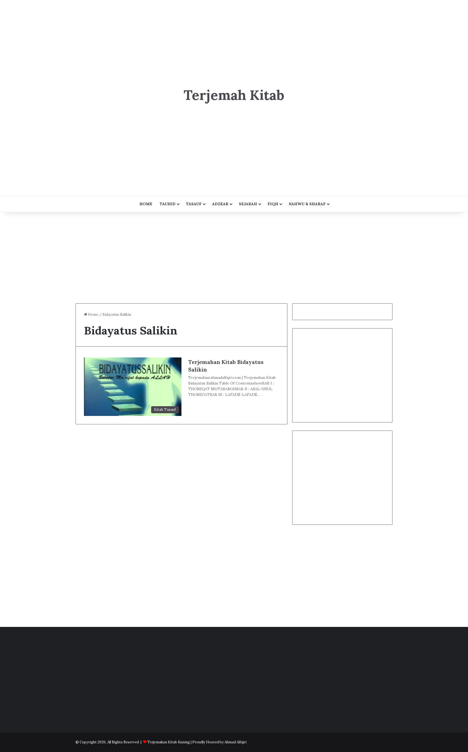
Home (92, 314)
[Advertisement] (234, 38)
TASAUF (194, 203)
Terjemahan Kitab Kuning (168, 742)
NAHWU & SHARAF (307, 203)
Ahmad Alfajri (235, 742)
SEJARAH (248, 203)
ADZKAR (220, 203)
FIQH (273, 203)
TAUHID (168, 203)
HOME (145, 203)
